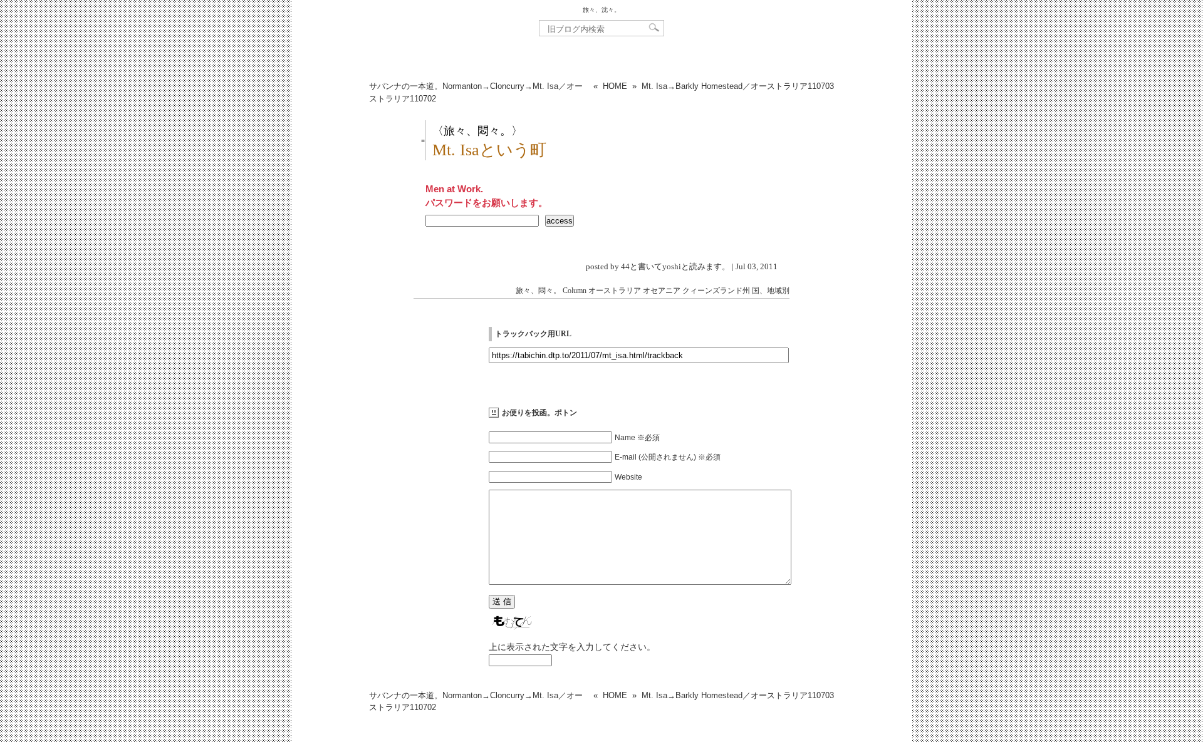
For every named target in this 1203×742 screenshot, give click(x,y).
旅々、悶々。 (538, 290)
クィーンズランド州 (716, 290)
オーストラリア (614, 290)
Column (574, 290)
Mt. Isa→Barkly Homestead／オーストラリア (738, 86)
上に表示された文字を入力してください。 (572, 647)
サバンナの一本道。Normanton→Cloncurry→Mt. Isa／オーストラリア (476, 92)
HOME (615, 86)
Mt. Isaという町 (489, 150)
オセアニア (661, 290)
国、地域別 (770, 290)
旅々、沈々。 (601, 9)
